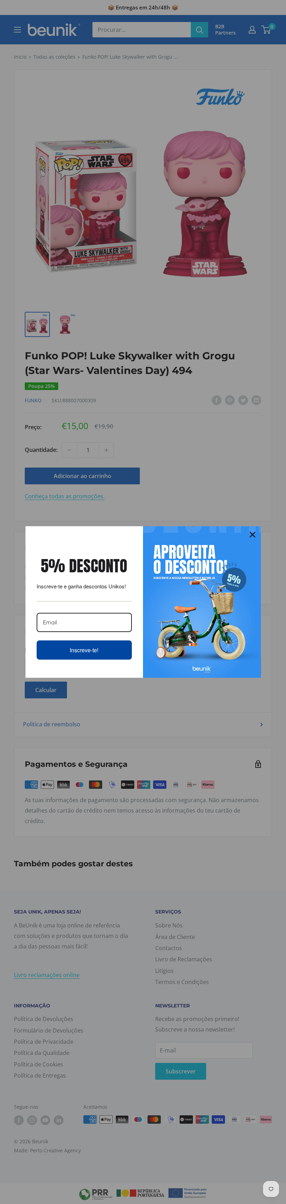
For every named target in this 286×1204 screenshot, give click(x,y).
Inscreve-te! (84, 650)
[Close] (252, 534)
